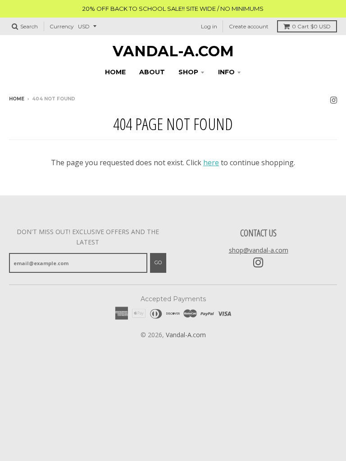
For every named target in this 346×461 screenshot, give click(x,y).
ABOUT (152, 72)
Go (158, 262)
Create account (249, 26)
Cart (311, 26)
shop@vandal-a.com (258, 250)
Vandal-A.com (173, 51)
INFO (226, 72)
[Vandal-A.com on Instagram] (333, 99)
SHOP (188, 72)
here (211, 162)
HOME (115, 72)
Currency (62, 26)
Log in (209, 26)
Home (16, 99)
